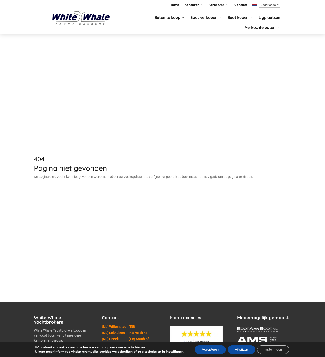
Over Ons (216, 5)
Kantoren (191, 5)
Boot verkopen (203, 18)
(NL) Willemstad (114, 326)
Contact (240, 5)
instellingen (174, 352)
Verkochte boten (260, 28)
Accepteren (210, 349)
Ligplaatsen (269, 18)
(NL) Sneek (110, 339)
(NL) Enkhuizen (113, 333)
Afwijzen (241, 349)
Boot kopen (238, 18)
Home (174, 5)
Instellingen (273, 349)
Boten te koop (167, 18)
